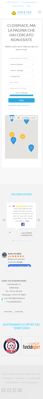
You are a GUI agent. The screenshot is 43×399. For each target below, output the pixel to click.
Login (28, 6)
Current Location (29, 118)
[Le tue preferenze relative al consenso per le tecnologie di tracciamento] (2, 299)
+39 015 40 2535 (12, 2)
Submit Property (18, 6)
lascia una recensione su (18, 266)
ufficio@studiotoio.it (29, 2)
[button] (13, 140)
